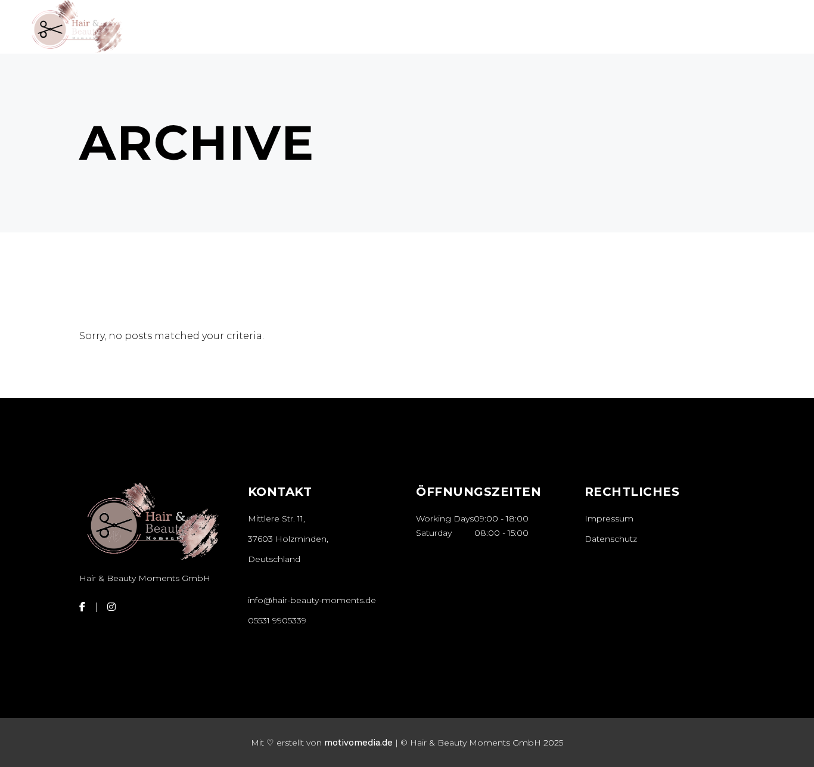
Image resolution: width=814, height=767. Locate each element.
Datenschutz (611, 538)
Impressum (609, 518)
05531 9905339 (277, 620)
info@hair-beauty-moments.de (312, 600)
